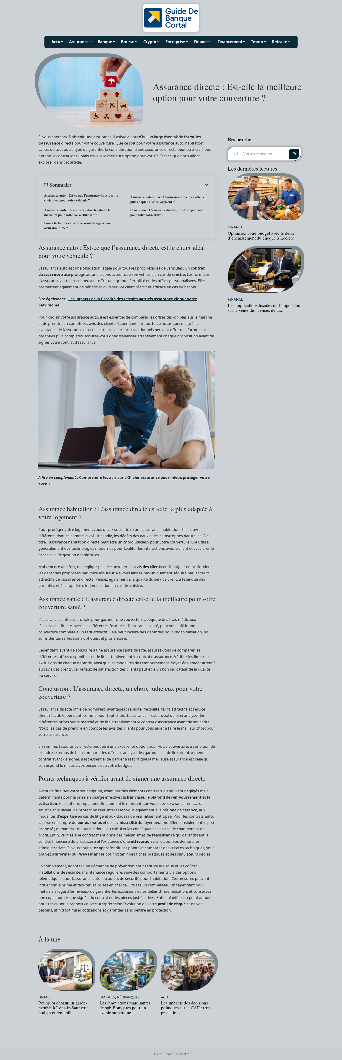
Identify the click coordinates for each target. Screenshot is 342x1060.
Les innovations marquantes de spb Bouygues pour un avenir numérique (125, 1007)
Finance (45, 997)
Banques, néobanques (120, 997)
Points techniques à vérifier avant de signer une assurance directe (77, 225)
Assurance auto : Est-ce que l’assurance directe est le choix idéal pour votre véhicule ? (81, 198)
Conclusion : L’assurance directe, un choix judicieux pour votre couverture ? (167, 212)
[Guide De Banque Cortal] (171, 18)
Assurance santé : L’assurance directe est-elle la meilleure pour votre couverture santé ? (77, 212)
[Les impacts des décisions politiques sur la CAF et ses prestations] (188, 971)
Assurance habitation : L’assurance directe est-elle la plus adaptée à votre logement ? (167, 199)
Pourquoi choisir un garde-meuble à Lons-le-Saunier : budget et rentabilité (63, 1007)
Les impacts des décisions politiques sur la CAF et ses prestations (186, 1007)
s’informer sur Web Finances (78, 854)
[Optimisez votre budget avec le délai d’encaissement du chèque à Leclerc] (264, 198)
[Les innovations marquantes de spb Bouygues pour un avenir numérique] (127, 971)
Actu (165, 997)
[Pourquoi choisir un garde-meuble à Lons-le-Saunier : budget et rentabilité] (65, 971)
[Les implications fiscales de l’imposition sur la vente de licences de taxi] (264, 270)
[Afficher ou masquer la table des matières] (140, 185)
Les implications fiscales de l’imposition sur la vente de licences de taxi (264, 307)
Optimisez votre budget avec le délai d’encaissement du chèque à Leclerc (261, 235)
